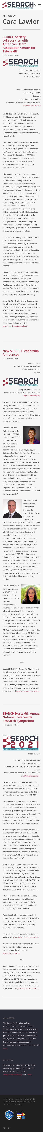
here (5, 1048)
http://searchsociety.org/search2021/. (25, 937)
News (16, 56)
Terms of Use (7, 1104)
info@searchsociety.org (31, 105)
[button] (39, 5)
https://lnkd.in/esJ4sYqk (11, 953)
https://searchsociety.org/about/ (15, 326)
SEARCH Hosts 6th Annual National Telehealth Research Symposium (21, 717)
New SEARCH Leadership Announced (21, 353)
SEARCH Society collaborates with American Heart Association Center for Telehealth (19, 44)
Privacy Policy (17, 1104)
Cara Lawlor (9, 56)
